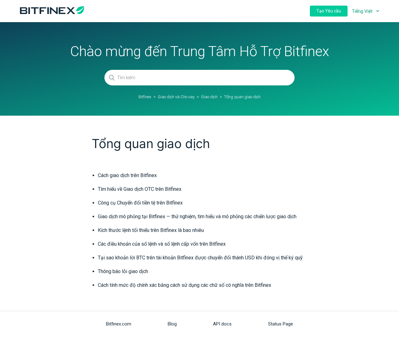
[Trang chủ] (52, 12)
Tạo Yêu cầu (328, 10)
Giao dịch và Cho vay (176, 96)
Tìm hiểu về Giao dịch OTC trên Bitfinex (139, 189)
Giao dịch (209, 96)
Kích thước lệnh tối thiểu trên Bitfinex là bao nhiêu (151, 230)
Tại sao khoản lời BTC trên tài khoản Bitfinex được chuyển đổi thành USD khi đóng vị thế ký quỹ (200, 258)
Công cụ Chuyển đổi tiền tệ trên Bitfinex (140, 203)
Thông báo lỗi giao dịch (123, 271)
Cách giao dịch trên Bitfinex (127, 175)
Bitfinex (144, 96)
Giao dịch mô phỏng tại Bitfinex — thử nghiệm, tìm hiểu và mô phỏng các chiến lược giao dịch (197, 216)
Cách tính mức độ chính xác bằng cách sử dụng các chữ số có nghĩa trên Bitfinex (184, 285)
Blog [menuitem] (172, 324)
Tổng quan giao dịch (242, 96)
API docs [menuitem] (222, 324)
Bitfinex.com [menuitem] (118, 324)
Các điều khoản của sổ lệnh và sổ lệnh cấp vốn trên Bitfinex (162, 244)
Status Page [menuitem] (280, 324)
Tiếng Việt (363, 11)
